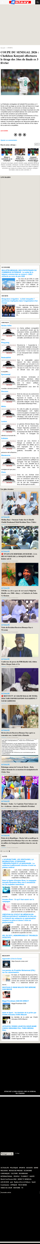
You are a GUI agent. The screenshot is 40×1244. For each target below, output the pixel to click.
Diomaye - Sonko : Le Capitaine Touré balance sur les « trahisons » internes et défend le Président (19, 805)
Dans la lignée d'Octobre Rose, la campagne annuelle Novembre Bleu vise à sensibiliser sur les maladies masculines (19, 882)
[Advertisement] (20, 24)
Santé (24, 168)
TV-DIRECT (9, 166)
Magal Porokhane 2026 (18, 1003)
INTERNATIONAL (35, 164)
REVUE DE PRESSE (16, 1170)
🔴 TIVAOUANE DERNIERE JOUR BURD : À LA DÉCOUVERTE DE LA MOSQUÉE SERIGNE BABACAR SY (19, 556)
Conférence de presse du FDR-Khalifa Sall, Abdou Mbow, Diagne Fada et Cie (19, 662)
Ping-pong (5, 342)
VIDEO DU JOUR (19, 169)
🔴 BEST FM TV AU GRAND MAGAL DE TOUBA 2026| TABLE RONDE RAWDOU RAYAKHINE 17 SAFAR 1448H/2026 (19, 698)
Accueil (3, 48)
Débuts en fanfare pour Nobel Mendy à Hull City (20, 158)
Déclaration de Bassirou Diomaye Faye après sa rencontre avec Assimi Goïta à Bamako (18, 734)
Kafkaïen (4, 438)
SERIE (25, 163)
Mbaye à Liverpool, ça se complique (6, 158)
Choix (3, 472)
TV (30, 169)
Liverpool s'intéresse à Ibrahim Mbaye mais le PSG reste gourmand (33, 158)
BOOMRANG (27, 164)
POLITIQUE (10, 163)
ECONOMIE (8, 164)
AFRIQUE (35, 168)
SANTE (14, 166)
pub (9, 168)
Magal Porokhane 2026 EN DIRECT (15, 1001)
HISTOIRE (26, 169)
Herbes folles (6, 326)
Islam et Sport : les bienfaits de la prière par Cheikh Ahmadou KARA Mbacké (19, 1014)
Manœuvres (5, 455)
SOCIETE (21, 163)
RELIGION (30, 163)
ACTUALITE (4, 163)
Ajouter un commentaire (9, 140)
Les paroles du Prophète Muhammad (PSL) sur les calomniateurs (18, 971)
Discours (4, 391)
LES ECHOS (5, 168)
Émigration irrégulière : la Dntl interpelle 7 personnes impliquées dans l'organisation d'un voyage (20, 301)
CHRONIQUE (15, 164)
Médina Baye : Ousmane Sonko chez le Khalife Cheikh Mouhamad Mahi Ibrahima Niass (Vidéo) (18, 520)
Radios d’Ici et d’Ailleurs (16, 168)
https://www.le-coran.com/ (19, 961)
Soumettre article (6, 1192)
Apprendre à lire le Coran (12, 959)
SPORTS (10, 48)
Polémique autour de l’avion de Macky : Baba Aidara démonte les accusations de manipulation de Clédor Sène (19, 769)
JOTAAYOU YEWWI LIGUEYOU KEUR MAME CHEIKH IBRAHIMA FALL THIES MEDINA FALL (19, 1028)
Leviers (4, 421)
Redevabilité (6, 358)
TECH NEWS (12, 169)
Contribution (29, 168)
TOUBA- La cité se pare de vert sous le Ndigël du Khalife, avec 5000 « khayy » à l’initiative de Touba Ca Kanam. (19, 593)
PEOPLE (4, 166)
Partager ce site (7, 1154)
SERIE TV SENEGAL (33, 166)
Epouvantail (5, 374)
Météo (3, 406)
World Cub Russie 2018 (22, 166)
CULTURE (21, 164)
